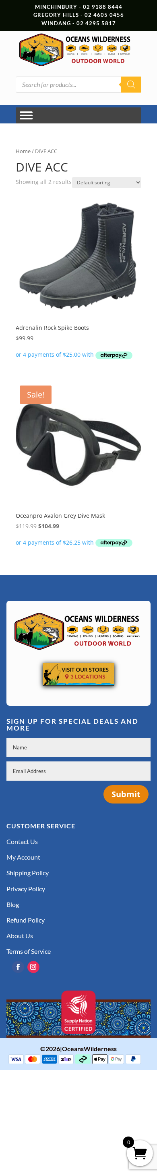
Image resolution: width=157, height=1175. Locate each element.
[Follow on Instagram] (33, 967)
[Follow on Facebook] (18, 967)
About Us (19, 935)
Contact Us (22, 841)
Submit (126, 794)
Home (23, 151)
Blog (12, 904)
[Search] (131, 85)
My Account (23, 857)
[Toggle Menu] (26, 115)
